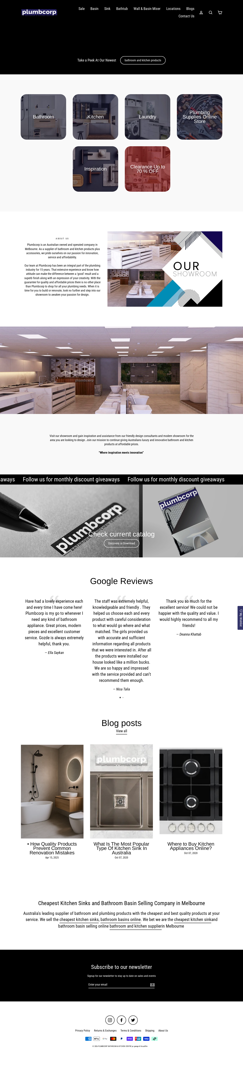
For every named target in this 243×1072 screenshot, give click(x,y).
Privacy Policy (82, 1030)
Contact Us (186, 16)
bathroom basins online (121, 919)
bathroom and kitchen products (143, 60)
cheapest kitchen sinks (79, 919)
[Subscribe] (152, 984)
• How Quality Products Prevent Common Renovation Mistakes (52, 848)
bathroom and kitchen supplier (136, 926)
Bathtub (122, 9)
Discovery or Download (121, 543)
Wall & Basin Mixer (147, 9)
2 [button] (123, 698)
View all (121, 731)
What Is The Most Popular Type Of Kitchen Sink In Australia (121, 848)
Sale (82, 9)
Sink (107, 9)
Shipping (149, 1030)
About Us (163, 1030)
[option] (121, 521)
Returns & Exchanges (105, 1030)
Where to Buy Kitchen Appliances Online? (190, 846)
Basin (94, 9)
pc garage (135, 1046)
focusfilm (144, 1046)
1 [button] (120, 698)
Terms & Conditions (131, 1030)
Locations (173, 9)
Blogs (190, 9)
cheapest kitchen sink (192, 919)
